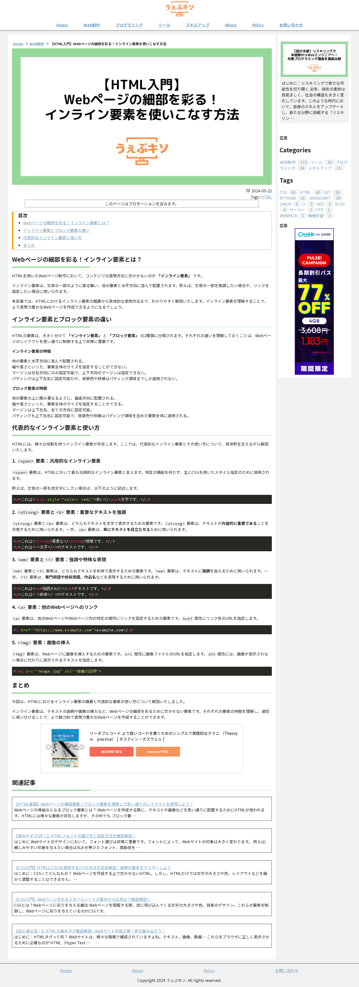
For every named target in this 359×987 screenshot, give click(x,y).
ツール (164, 25)
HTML (266, 197)
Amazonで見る (158, 751)
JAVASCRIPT (324, 198)
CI (307, 204)
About (231, 25)
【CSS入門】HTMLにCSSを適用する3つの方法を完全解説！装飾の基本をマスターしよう (92, 867)
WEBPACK (292, 215)
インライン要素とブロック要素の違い (56, 230)
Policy (258, 25)
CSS (288, 192)
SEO (324, 204)
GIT (332, 192)
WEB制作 (293, 162)
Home (62, 25)
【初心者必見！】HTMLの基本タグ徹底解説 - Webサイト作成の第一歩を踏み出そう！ (90, 931)
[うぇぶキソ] (179, 10)
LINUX (289, 204)
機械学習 (319, 215)
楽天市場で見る (111, 751)
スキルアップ (197, 25)
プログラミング (129, 25)
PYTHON (292, 198)
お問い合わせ (291, 25)
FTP (323, 210)
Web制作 (92, 25)
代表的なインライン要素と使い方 (52, 237)
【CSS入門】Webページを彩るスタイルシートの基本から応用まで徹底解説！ (82, 899)
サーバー (300, 210)
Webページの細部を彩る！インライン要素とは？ (66, 223)
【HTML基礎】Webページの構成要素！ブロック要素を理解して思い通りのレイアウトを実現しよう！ (103, 804)
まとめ (29, 245)
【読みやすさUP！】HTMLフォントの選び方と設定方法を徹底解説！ (75, 836)
